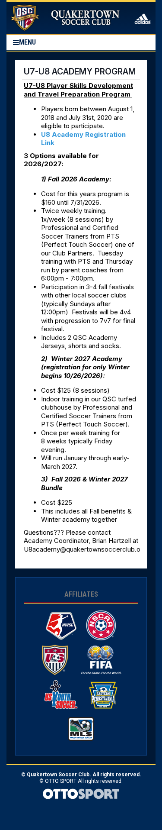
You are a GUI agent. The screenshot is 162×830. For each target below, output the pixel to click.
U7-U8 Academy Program (80, 71)
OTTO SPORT (60, 781)
